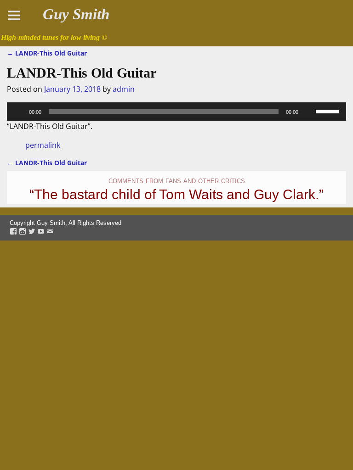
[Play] (18, 111)
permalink (42, 145)
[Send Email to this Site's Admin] (50, 232)
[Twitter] (31, 232)
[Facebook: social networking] (13, 232)
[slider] (329, 110)
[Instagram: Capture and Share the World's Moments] (22, 232)
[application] (176, 111)
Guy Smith (76, 14)
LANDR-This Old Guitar (47, 53)
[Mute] (308, 111)
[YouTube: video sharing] (41, 232)
